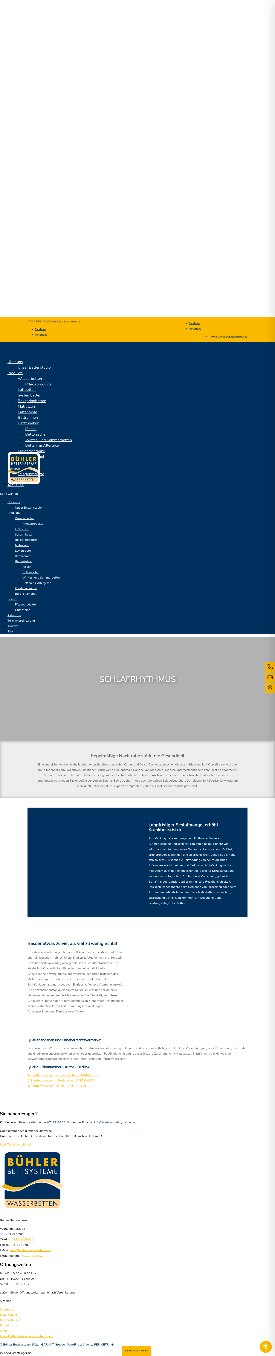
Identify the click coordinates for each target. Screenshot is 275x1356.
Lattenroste (27, 412)
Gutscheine (27, 479)
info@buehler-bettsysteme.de (114, 1122)
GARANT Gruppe (53, 1345)
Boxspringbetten (32, 400)
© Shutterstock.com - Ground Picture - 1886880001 (63, 1075)
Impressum (7, 1309)
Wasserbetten (30, 378)
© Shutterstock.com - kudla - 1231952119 (57, 1086)
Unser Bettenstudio (34, 367)
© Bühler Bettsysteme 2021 (19, 1345)
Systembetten (29, 395)
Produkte (13, 513)
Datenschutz (8, 1315)
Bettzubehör (28, 423)
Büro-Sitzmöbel (25, 594)
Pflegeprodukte (38, 384)
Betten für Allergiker (42, 445)
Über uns (13, 502)
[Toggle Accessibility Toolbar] (265, 1346)
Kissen (30, 428)
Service (13, 468)
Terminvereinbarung (220, 337)
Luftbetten (27, 389)
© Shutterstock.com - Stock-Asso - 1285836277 (61, 1081)
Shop (244, 337)
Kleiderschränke (31, 451)
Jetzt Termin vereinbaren (16, 1145)
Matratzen (26, 406)
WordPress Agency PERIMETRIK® (90, 1345)
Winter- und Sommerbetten (48, 440)
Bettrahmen (28, 417)
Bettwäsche (35, 434)
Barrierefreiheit (10, 1320)
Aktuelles (14, 615)
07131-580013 (58, 1122)
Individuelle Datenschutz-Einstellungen (26, 1336)
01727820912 (32, 1256)
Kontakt (236, 337)
